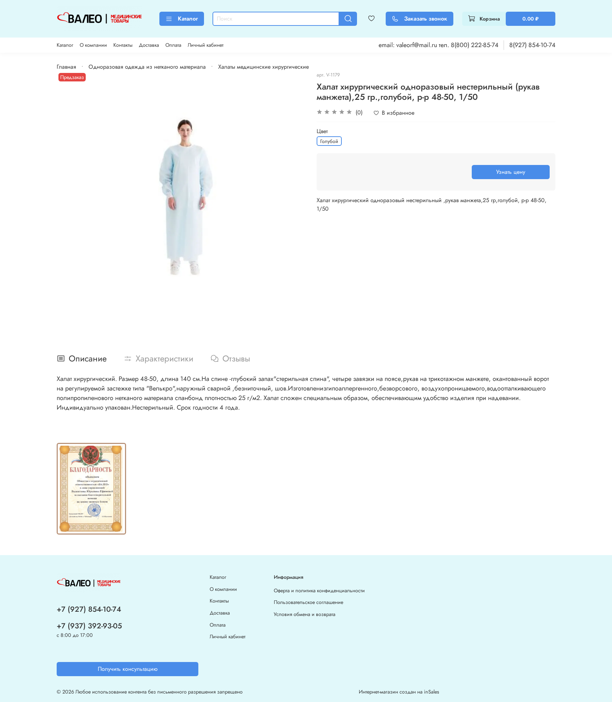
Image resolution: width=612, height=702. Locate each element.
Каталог (188, 19)
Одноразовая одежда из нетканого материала (147, 67)
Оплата (173, 44)
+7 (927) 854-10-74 (89, 609)
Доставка (149, 44)
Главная (66, 67)
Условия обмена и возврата (304, 614)
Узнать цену (510, 172)
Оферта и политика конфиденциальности (319, 590)
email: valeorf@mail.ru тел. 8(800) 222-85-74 (438, 45)
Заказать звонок (425, 19)
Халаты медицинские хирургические (263, 67)
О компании (93, 44)
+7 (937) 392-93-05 (89, 626)
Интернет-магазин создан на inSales (399, 691)
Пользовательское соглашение (308, 602)
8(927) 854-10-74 (532, 45)
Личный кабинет (205, 44)
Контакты (122, 44)
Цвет (322, 131)
